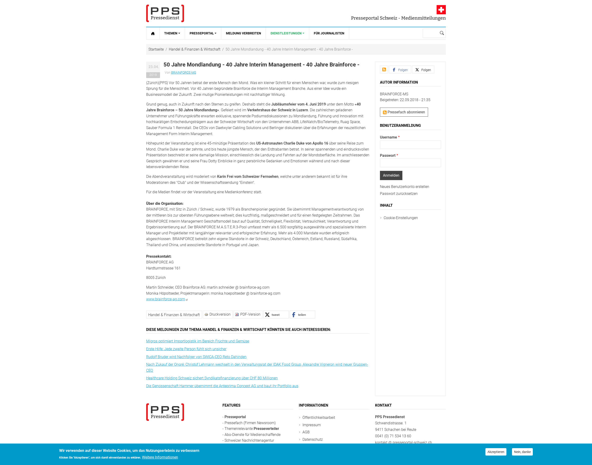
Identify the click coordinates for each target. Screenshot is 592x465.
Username (388, 137)
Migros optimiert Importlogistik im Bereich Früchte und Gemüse (197, 341)
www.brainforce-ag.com (165, 299)
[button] (276, 314)
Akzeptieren (495, 452)
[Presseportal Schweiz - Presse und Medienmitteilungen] (165, 13)
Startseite (156, 49)
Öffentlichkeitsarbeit (318, 417)
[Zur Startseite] (152, 33)
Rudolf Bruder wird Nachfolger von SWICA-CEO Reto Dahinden (196, 357)
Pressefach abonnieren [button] (406, 112)
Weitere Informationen (160, 457)
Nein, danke (522, 452)
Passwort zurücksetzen (399, 193)
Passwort (387, 155)
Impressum (311, 425)
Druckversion (220, 314)
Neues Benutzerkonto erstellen (404, 186)
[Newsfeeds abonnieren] (384, 69)
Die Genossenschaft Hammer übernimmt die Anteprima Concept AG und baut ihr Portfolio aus (222, 386)
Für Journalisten (329, 33)
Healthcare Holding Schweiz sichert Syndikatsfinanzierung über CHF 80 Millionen (212, 378)
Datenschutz (312, 439)
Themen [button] (170, 33)
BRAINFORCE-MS (183, 72)
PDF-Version (250, 314)
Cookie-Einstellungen (401, 218)
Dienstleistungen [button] (286, 33)
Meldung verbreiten (243, 33)
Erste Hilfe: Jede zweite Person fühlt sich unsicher (186, 349)
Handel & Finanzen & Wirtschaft (194, 49)
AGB (306, 432)
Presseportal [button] (202, 33)
